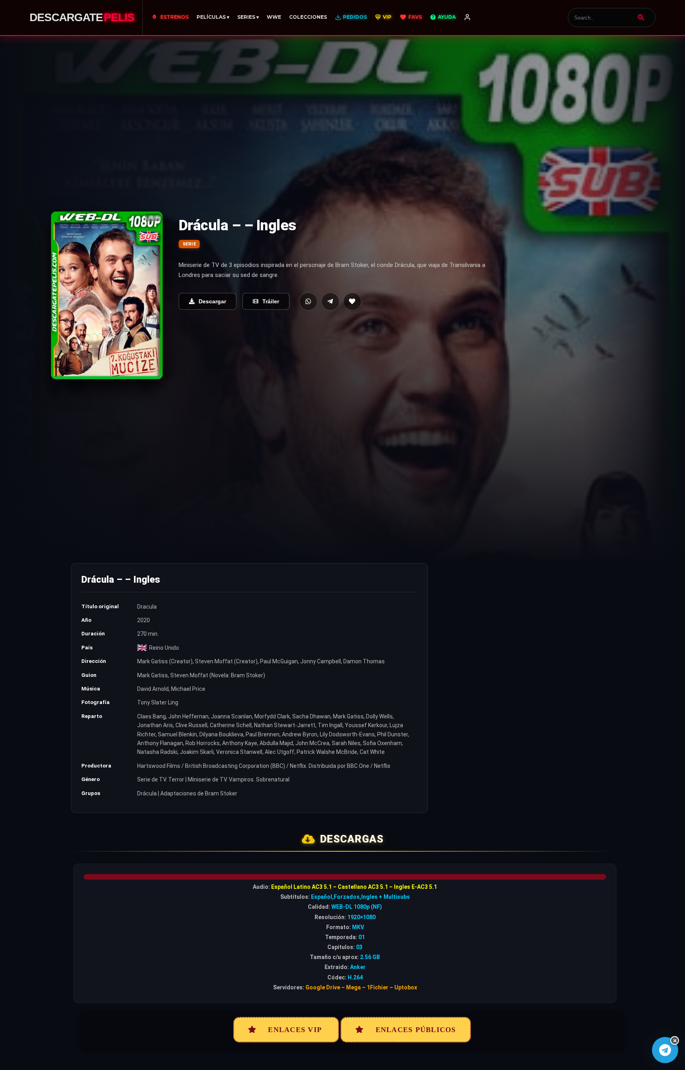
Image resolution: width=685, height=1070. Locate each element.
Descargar (212, 301)
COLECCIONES (308, 17)
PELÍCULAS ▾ (213, 17)
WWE (274, 17)
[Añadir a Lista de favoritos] (352, 302)
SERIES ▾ (248, 17)
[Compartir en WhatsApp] (308, 302)
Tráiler (270, 301)
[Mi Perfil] (467, 17)
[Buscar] (641, 17)
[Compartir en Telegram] (330, 302)
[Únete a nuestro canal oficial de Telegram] (665, 1050)
